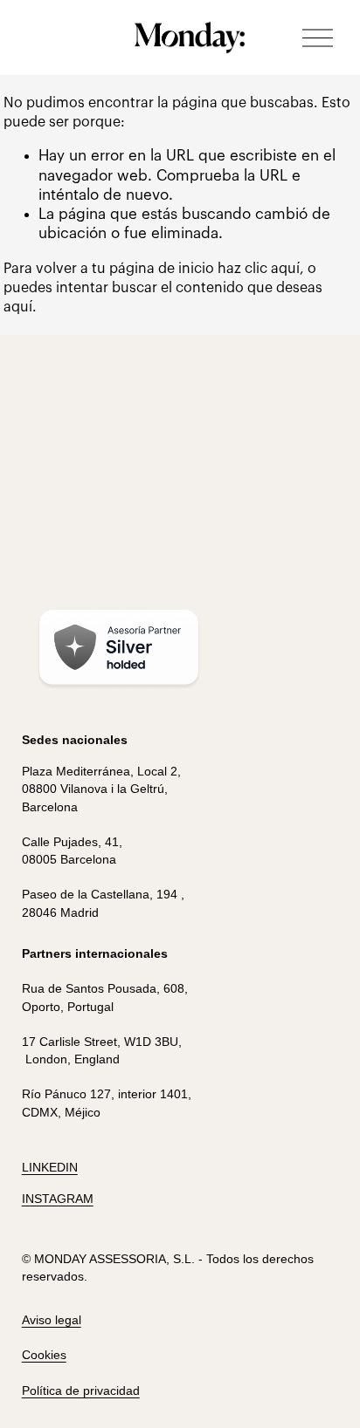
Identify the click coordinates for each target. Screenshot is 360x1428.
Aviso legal (51, 1320)
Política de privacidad (81, 1390)
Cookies (44, 1355)
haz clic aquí (259, 269)
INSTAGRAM (57, 1199)
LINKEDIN (50, 1167)
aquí (17, 307)
